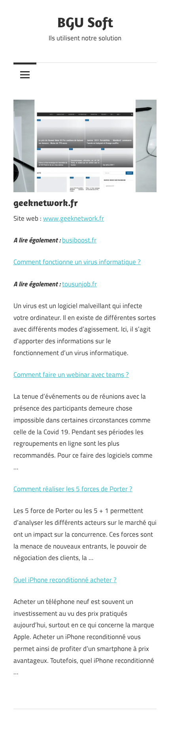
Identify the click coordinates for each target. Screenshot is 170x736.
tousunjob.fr (79, 284)
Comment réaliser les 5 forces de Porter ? (72, 489)
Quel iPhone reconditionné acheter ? (65, 580)
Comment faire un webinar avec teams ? (71, 374)
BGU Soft (85, 22)
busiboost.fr (79, 240)
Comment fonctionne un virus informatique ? (77, 262)
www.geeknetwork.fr (73, 218)
